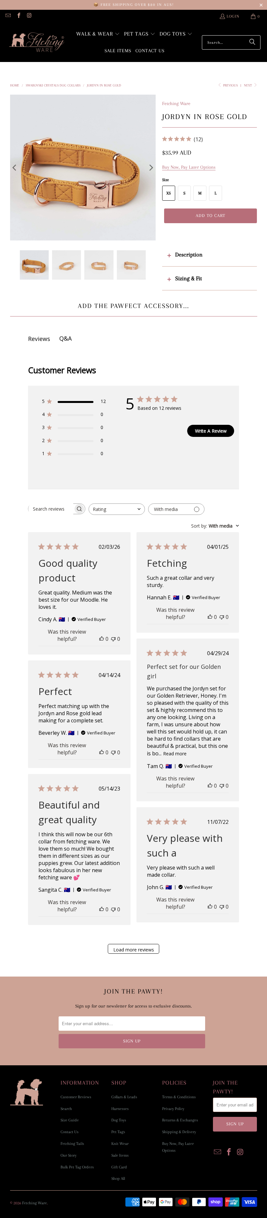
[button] (98, 34)
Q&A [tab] (65, 338)
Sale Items (120, 1155)
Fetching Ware (176, 103)
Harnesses (120, 1108)
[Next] (151, 167)
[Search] (252, 42)
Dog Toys (118, 1120)
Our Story (69, 1155)
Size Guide (70, 1120)
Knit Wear (120, 1143)
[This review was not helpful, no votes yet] (113, 638)
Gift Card (119, 1167)
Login (233, 16)
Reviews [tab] (39, 339)
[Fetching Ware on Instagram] (29, 16)
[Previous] (15, 167)
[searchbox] (50, 509)
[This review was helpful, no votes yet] (101, 638)
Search (66, 1108)
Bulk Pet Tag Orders (77, 1167)
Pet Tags (118, 1132)
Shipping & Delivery (179, 1132)
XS (168, 193)
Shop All (118, 1178)
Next (248, 85)
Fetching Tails (72, 1143)
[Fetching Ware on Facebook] (18, 16)
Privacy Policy (173, 1108)
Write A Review (211, 431)
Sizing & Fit (188, 278)
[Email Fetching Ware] (8, 16)
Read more (175, 753)
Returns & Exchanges (180, 1120)
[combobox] (117, 509)
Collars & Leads (124, 1097)
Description (189, 254)
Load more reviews (133, 950)
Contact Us (69, 1132)
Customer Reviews (76, 1097)
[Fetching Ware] (37, 42)
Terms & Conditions (179, 1097)
